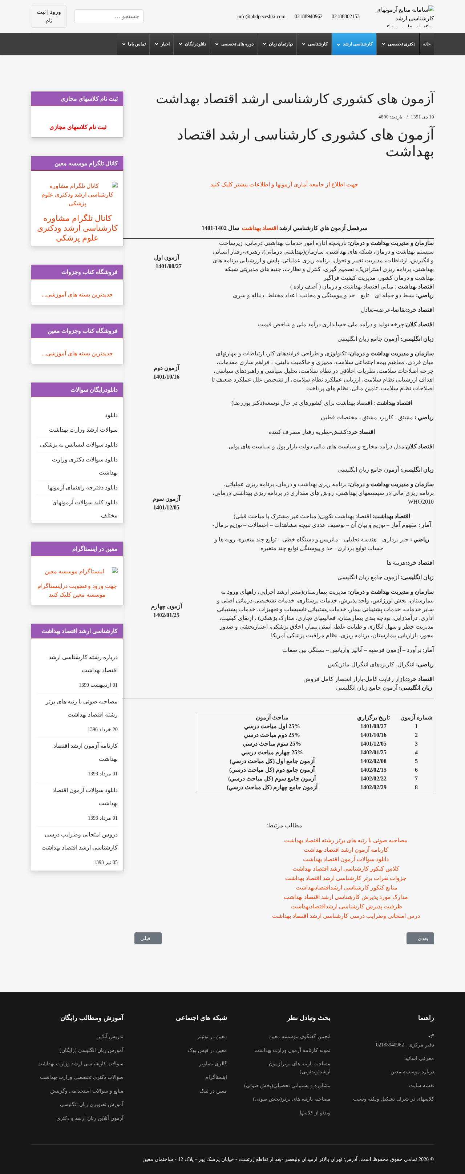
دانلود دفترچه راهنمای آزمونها (83, 487)
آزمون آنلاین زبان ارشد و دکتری (90, 1118)
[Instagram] (190, 20)
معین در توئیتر (212, 1036)
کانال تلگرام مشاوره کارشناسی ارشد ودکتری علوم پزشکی (77, 228)
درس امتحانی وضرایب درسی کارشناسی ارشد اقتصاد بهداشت (346, 916)
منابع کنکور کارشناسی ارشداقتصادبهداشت (345, 887)
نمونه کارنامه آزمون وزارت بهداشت (292, 1050)
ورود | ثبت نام (49, 16)
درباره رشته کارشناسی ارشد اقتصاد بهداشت (83, 671)
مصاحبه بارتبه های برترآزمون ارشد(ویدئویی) (300, 1067)
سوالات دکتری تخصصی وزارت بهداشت (82, 1077)
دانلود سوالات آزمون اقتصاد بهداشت (346, 859)
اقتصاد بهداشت (259, 228)
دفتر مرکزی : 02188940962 (405, 1045)
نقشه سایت (421, 1085)
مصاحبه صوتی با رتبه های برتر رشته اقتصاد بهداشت (346, 840)
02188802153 (346, 16)
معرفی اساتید (419, 1058)
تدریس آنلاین (110, 1036)
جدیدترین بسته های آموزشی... (77, 294)
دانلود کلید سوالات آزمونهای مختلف (85, 509)
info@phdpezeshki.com (261, 16)
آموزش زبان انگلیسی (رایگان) (92, 1050)
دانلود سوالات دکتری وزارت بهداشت (85, 466)
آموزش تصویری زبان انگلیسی (92, 1104)
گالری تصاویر (213, 1063)
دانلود (111, 415)
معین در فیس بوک (207, 1050)
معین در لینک (213, 1091)
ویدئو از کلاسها (315, 1112)
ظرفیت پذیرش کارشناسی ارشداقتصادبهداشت (346, 906)
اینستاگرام (216, 1077)
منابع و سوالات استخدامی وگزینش (87, 1091)
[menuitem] (426, 44)
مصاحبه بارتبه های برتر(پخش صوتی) (292, 1099)
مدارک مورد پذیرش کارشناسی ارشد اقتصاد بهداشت (346, 897)
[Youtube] (190, 12)
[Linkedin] (179, 12)
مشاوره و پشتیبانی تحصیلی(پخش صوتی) (287, 1085)
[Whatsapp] (179, 20)
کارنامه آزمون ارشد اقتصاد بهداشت (346, 850)
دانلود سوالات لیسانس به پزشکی (79, 444)
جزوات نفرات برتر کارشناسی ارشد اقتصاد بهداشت (346, 878)
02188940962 (309, 16)
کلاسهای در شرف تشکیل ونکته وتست (393, 1099)
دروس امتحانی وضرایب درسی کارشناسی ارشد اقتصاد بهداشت (79, 848)
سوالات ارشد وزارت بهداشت (83, 430)
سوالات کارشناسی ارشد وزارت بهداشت (80, 1063)
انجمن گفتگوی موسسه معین (300, 1036)
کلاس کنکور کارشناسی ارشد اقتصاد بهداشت (345, 869)
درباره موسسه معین (412, 1071)
